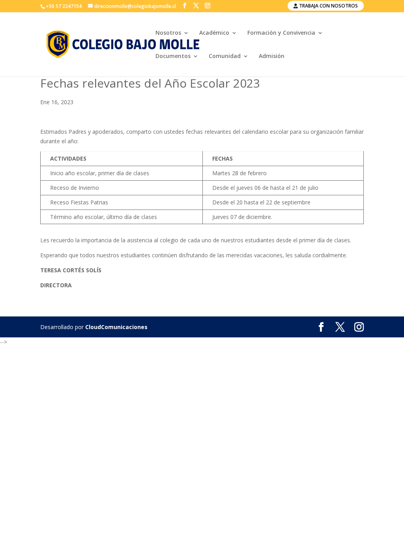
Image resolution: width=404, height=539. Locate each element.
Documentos (173, 56)
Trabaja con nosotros (328, 5)
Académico (214, 33)
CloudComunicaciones (116, 327)
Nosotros (168, 33)
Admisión (271, 56)
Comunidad (225, 56)
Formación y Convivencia (281, 33)
